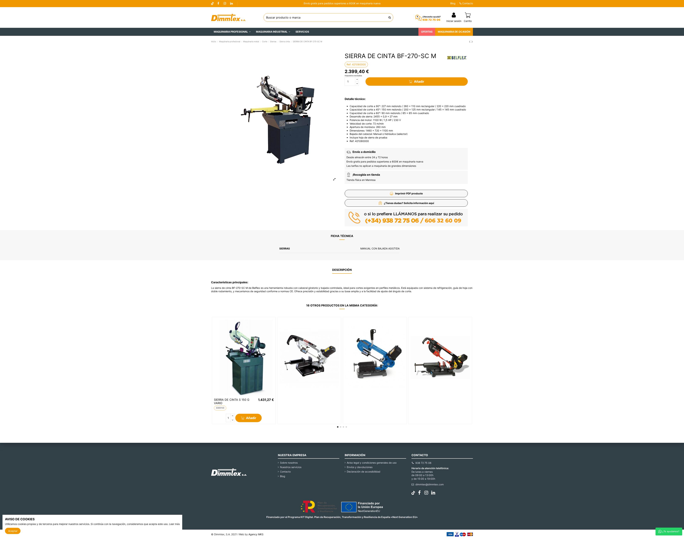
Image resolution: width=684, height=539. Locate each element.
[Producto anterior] (470, 41)
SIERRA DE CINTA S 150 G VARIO (231, 401)
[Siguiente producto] (472, 41)
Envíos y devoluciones (359, 467)
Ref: (349, 64)
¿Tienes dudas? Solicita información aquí (409, 203)
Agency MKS (255, 534)
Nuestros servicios (290, 467)
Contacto (467, 3)
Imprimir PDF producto (409, 193)
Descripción (342, 270)
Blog (452, 3)
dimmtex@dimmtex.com (429, 484)
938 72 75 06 (423, 462)
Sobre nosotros (289, 462)
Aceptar (12, 530)
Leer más (174, 523)
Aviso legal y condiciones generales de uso (372, 462)
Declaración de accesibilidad (363, 471)
